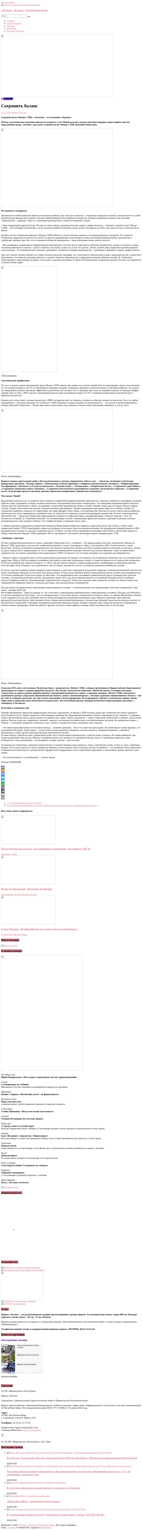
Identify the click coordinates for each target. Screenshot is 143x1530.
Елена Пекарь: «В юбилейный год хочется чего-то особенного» (39, 929)
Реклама (11, 26)
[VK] (71, 767)
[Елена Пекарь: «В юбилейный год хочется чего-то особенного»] (28, 924)
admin (14, 854)
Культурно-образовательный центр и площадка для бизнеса (43, 1487)
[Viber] (71, 787)
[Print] (71, 797)
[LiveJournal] (71, 791)
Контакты (11, 28)
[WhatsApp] (71, 784)
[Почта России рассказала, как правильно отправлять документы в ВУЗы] (28, 843)
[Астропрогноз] (20, 1267)
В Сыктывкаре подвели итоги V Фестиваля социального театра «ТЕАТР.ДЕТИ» (56, 1514)
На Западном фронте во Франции (24, 803)
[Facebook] (71, 774)
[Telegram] (71, 781)
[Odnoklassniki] (71, 770)
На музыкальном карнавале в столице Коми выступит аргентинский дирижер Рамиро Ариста (53, 805)
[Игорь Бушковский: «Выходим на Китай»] (28, 883)
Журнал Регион (19, 112)
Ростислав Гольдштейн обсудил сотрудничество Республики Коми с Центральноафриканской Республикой (72, 1458)
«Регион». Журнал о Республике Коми (24, 10)
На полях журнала (15, 31)
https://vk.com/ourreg (31, 1430)
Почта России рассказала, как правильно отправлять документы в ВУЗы (46, 848)
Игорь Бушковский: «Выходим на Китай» (27, 888)
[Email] (71, 794)
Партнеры (8, 99)
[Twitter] (71, 777)
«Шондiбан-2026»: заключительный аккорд (33, 1501)
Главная (10, 21)
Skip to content (7, 2)
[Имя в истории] (9, 945)
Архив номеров (14, 23)
